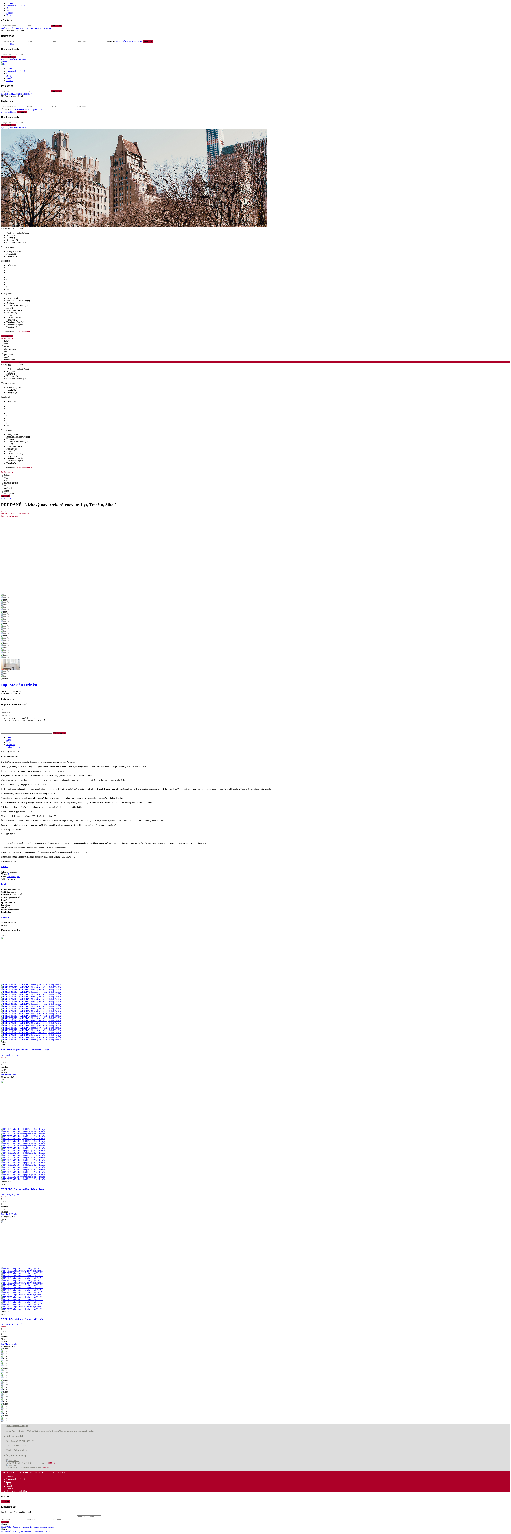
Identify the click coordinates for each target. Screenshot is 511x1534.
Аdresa (9, 740)
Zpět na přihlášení (8, 44)
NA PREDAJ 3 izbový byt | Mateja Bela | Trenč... (23, 1189)
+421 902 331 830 (18, 1446)
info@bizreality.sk (20, 1450)
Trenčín (13, 514)
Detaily (9, 742)
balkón (7, 341)
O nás (8, 8)
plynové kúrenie (11, 349)
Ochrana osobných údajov (17, 1491)
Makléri (9, 13)
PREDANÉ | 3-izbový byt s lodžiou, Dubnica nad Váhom (25, 1532)
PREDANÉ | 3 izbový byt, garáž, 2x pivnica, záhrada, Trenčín (27, 1527)
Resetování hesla (8, 57)
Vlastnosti (10, 744)
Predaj (9, 498)
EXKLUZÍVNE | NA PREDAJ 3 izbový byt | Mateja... (26, 1050)
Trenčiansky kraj (25, 514)
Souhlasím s (123, 41)
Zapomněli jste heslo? (42, 28)
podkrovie (8, 354)
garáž (6, 357)
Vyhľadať (5, 496)
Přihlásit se (56, 26)
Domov (9, 3)
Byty (3, 498)
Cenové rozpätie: (8, 331)
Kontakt (9, 15)
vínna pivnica (10, 360)
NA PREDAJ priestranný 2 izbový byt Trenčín (22, 1319)
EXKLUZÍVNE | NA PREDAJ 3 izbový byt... (26, 1463)
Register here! (7, 94)
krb (5, 352)
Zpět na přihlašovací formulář (13, 59)
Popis (8, 737)
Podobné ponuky (13, 747)
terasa (6, 346)
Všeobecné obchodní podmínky (129, 41)
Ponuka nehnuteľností (15, 6)
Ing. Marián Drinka (19, 684)
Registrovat (148, 41)
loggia (6, 344)
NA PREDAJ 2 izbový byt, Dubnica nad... (24, 1468)
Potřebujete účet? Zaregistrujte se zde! (17, 28)
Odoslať (5, 1522)
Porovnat (5, 1502)
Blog (8, 10)
